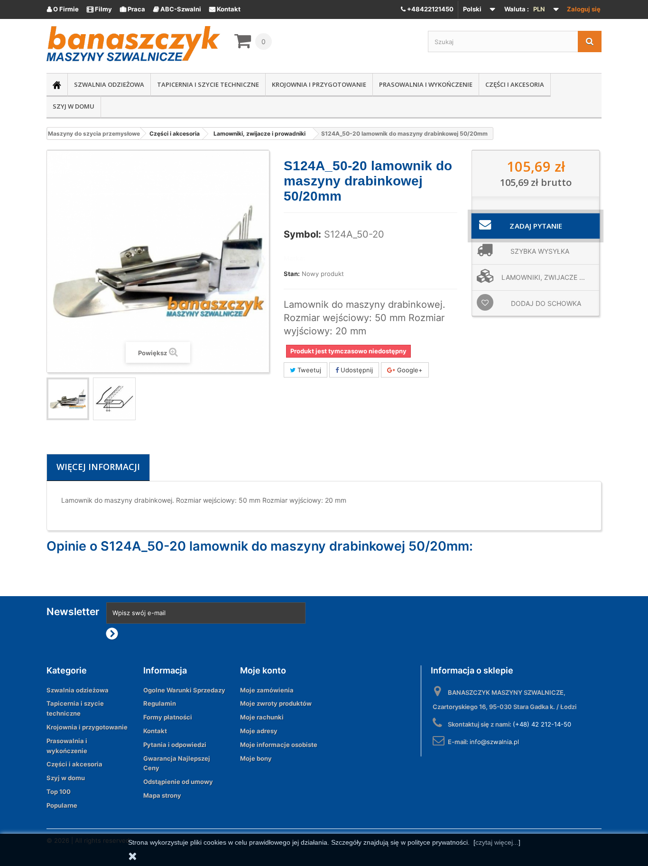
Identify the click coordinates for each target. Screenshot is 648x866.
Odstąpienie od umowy (178, 781)
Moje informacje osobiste (278, 744)
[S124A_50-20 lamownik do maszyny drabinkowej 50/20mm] (114, 399)
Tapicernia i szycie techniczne (208, 84)
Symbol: (302, 234)
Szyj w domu (73, 106)
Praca (132, 9)
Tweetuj (308, 370)
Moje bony (256, 758)
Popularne (61, 805)
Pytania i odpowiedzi (174, 744)
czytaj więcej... (496, 842)
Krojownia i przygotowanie (319, 84)
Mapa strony (162, 795)
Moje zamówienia (267, 690)
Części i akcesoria (514, 84)
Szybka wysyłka (539, 251)
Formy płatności (167, 717)
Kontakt (225, 9)
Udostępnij (356, 370)
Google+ (409, 370)
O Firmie (63, 9)
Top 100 (58, 791)
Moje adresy (259, 731)
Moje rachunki (262, 717)
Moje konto (263, 670)
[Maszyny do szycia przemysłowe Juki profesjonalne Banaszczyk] (133, 43)
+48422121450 (430, 9)
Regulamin (159, 703)
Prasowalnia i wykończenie (425, 84)
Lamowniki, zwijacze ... (543, 277)
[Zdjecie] (68, 399)
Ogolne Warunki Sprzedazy (184, 690)
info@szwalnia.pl (494, 742)
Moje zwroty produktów (276, 703)
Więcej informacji (98, 466)
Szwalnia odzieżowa (109, 84)
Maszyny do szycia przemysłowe (94, 133)
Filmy (99, 9)
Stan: (292, 273)
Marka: (294, 258)
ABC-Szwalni (177, 9)
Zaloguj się (584, 9)
